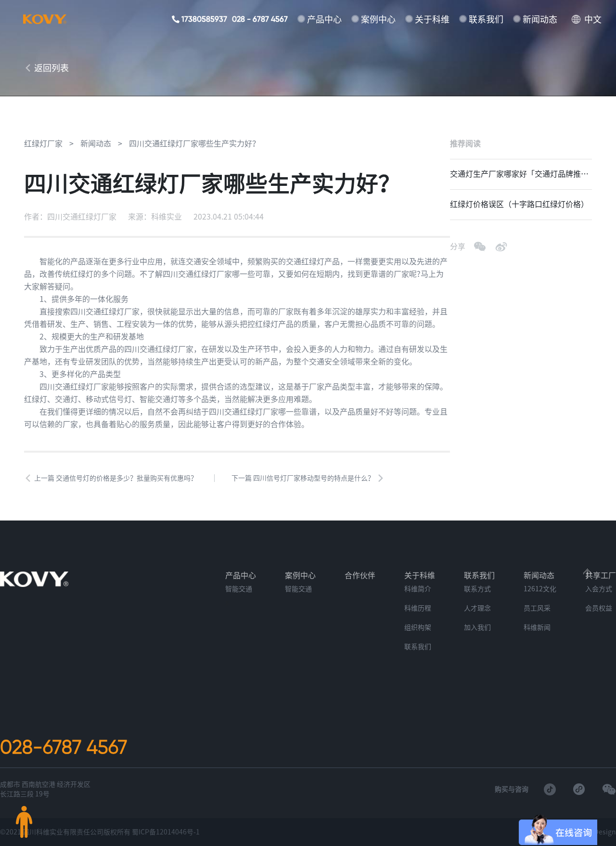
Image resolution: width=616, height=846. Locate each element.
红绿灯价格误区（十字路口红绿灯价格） (519, 204)
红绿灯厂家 (43, 143)
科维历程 (417, 608)
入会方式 (598, 589)
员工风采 (537, 608)
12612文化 (540, 589)
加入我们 (477, 627)
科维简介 (417, 589)
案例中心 (378, 19)
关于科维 (432, 19)
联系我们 (486, 19)
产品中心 (324, 19)
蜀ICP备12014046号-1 (166, 832)
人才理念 (477, 608)
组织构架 (417, 627)
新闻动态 (540, 19)
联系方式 (477, 589)
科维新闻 (537, 627)
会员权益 (598, 608)
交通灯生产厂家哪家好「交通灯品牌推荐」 (515, 174)
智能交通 (238, 589)
